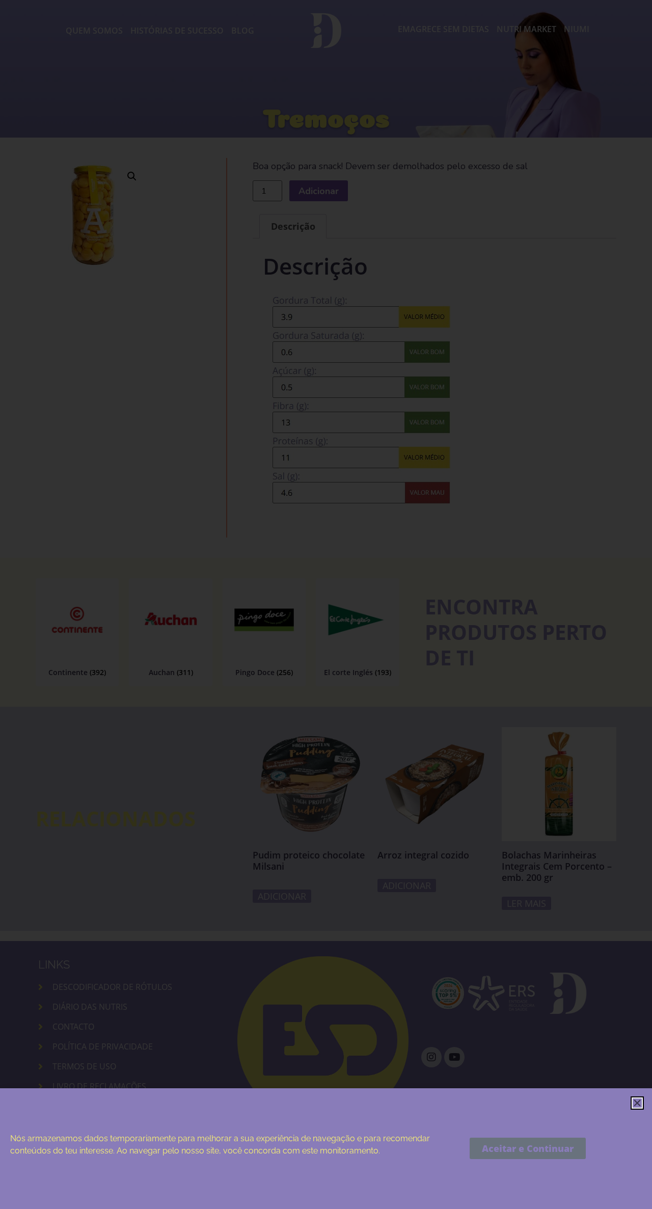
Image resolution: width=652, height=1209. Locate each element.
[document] (326, 604)
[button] (637, 1103)
